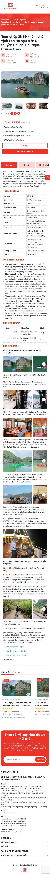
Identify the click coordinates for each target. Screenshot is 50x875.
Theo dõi (40, 760)
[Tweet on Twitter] (18, 113)
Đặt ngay (25, 146)
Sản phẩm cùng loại (10, 672)
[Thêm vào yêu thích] (45, 97)
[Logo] (25, 870)
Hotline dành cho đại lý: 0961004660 (13, 821)
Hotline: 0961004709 (25, 151)
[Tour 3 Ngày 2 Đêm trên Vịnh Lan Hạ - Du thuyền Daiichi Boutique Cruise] (16, 687)
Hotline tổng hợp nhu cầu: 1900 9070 (13, 826)
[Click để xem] (25, 85)
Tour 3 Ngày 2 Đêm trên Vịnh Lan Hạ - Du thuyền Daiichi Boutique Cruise (16, 704)
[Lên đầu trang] (47, 865)
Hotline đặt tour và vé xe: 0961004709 (13, 819)
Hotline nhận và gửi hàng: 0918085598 (14, 823)
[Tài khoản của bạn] (42, 6)
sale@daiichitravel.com (9, 813)
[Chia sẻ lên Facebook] (11, 113)
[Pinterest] (15, 113)
